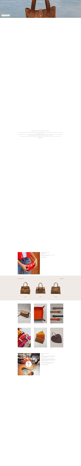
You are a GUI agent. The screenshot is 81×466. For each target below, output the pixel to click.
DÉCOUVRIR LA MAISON (40, 137)
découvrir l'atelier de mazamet (44, 364)
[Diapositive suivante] (80, 9)
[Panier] (79, 1)
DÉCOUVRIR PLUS (61, 278)
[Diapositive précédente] (1, 9)
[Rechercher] (76, 1)
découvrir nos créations (5, 15)
